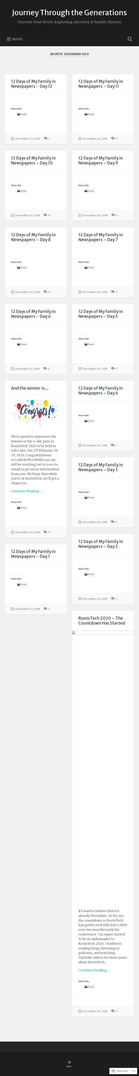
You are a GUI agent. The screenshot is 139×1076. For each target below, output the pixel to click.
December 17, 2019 (27, 368)
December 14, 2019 (95, 522)
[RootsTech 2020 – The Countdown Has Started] (103, 767)
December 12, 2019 (27, 609)
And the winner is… (30, 388)
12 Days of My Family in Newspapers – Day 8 (33, 237)
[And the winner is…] (36, 412)
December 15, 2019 (27, 532)
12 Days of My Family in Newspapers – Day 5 (100, 314)
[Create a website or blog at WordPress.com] (69, 1062)
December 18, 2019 (95, 292)
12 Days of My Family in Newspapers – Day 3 (100, 467)
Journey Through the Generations (69, 12)
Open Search (129, 39)
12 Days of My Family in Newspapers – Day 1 (33, 554)
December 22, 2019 (95, 138)
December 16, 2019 (95, 368)
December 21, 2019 (27, 215)
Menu (17, 39)
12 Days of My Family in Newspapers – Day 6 (33, 314)
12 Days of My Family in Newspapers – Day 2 (100, 544)
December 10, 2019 (95, 1011)
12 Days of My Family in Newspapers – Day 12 (33, 84)
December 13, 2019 (95, 598)
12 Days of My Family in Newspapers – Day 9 (100, 161)
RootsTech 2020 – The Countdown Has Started (101, 621)
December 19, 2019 (27, 292)
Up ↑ (69, 1066)
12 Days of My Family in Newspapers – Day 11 (100, 84)
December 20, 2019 (95, 215)
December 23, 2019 (27, 138)
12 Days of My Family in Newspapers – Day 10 (33, 161)
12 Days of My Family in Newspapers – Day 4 (100, 391)
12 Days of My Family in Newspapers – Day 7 (100, 237)
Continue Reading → (27, 491)
